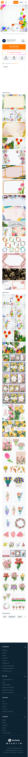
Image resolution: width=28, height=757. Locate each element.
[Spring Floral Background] (9, 271)
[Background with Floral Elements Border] (13, 101)
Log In (21, 2)
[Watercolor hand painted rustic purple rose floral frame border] (6, 324)
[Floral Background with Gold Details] (9, 334)
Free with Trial (14, 46)
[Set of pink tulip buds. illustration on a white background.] (13, 724)
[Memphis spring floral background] (13, 180)
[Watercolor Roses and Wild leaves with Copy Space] (13, 224)
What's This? (15, 63)
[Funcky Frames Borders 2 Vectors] (13, 284)
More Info (6, 66)
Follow (23, 41)
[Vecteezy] (2, 2)
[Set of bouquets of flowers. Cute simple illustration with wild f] (7, 660)
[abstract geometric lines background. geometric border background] (13, 196)
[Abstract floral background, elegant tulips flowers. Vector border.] (8, 115)
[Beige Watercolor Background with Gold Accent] (13, 141)
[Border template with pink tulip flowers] (13, 211)
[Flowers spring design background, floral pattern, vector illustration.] (8, 155)
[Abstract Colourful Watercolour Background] (13, 237)
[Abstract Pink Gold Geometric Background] (13, 299)
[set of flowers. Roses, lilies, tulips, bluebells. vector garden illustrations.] (13, 734)
